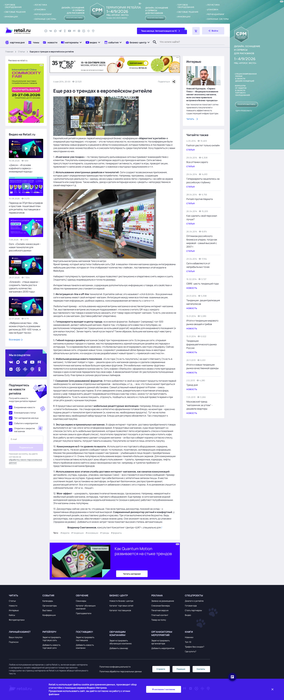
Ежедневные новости (24, 407)
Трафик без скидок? (194, 646)
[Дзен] (79, 31)
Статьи (21, 51)
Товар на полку (158, 619)
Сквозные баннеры (160, 605)
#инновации (91, 532)
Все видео (15, 339)
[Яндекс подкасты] (83, 31)
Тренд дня (192, 385)
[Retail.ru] (22, 31)
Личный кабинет (20, 631)
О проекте (160, 669)
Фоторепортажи (17, 619)
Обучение (82, 595)
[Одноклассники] (64, 31)
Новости (13, 605)
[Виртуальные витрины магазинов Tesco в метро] (104, 257)
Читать (190, 119)
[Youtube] (69, 31)
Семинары (81, 600)
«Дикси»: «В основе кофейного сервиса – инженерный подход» (21, 168)
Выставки (47, 610)
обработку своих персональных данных (25, 461)
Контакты (201, 669)
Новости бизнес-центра (121, 600)
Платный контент (159, 615)
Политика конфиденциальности (115, 666)
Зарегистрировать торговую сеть (51, 639)
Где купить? (190, 651)
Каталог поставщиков (120, 610)
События (48, 595)
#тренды (104, 532)
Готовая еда (191, 605)
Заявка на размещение (162, 600)
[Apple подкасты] (93, 31)
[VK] (50, 31)
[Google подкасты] (88, 31)
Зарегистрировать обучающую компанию (120, 642)
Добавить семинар (118, 648)
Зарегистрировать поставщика (85, 639)
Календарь (47, 600)
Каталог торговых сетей (121, 605)
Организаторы (49, 605)
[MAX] (55, 31)
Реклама (157, 595)
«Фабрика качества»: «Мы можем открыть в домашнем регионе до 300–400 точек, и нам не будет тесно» (25, 327)
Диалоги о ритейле (194, 600)
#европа (64, 532)
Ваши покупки (15, 637)
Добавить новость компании (85, 646)
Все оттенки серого (197, 162)
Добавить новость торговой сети (51, 646)
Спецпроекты (194, 595)
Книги (189, 631)
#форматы (116, 532)
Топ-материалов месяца (26, 418)
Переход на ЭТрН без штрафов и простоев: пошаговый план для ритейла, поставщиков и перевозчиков (26, 207)
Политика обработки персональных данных (120, 671)
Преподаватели (83, 613)
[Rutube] (74, 31)
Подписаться (26, 447)
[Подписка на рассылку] (45, 31)
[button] (71, 42)
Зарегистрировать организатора (160, 642)
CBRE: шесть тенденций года (202, 283)
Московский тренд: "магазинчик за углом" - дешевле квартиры (199, 405)
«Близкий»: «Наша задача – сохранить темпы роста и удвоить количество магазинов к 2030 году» (24, 286)
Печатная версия (159, 610)
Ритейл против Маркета (199, 199)
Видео (188, 615)
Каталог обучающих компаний (86, 607)
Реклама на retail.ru (17, 60)
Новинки (189, 637)
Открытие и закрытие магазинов (24, 430)
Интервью (14, 610)
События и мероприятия (26, 423)
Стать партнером (193, 610)
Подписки (13, 642)
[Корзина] (196, 31)
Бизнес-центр (118, 595)
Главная (9, 51)
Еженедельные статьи (25, 412)
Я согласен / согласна (163, 689)
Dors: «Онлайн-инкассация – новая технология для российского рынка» (25, 247)
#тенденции (77, 532)
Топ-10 (188, 642)
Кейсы (12, 615)
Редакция (181, 669)
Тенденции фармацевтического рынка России (201, 344)
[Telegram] (60, 31)
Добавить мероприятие (162, 648)
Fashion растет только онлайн (203, 145)
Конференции (49, 615)
